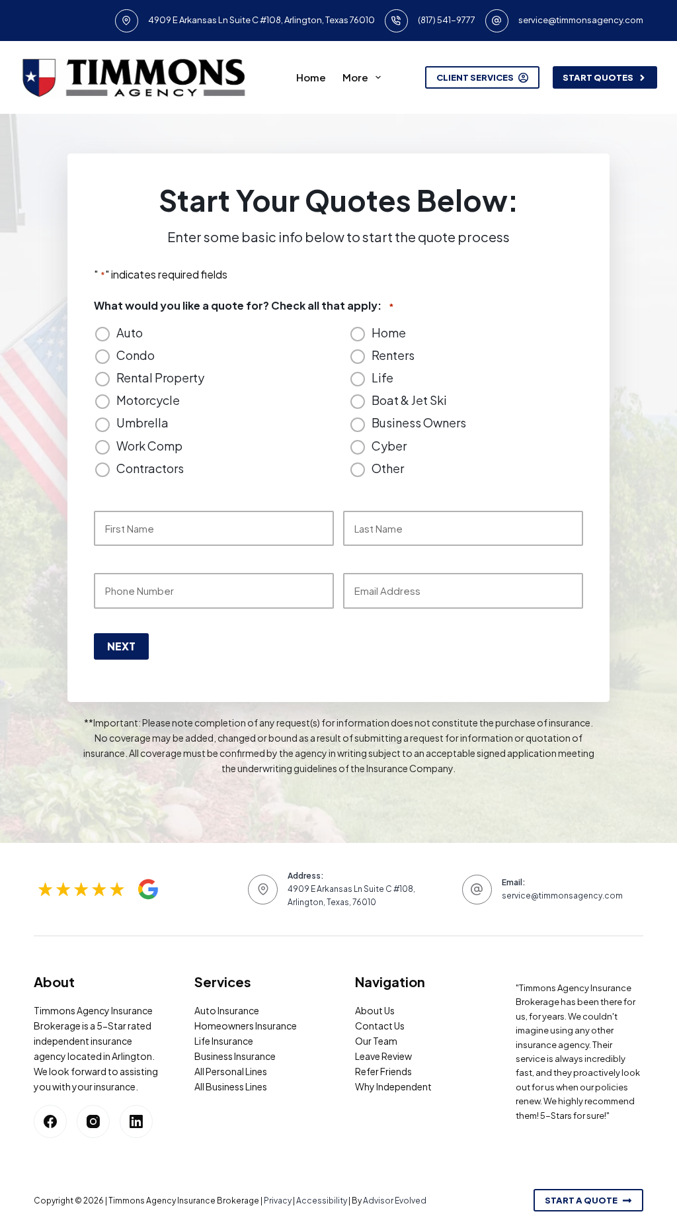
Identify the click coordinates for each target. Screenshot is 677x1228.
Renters (393, 355)
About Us (375, 1010)
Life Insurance (223, 1041)
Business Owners (419, 423)
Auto (129, 333)
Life (382, 378)
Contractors (150, 468)
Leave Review (383, 1056)
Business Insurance (235, 1056)
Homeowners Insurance (245, 1025)
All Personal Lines (230, 1071)
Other (388, 468)
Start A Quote (581, 1200)
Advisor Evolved (394, 1201)
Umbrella (142, 423)
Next (121, 646)
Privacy (278, 1201)
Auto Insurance (226, 1010)
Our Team (376, 1041)
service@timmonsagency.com (580, 20)
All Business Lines (230, 1086)
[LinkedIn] (136, 1121)
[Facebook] (50, 1121)
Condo (135, 355)
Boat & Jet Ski (409, 400)
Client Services (475, 77)
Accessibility (321, 1201)
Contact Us (380, 1025)
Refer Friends (383, 1071)
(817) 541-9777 (446, 20)
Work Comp (149, 446)
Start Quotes (598, 77)
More (355, 77)
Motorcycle (148, 400)
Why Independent (393, 1086)
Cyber (389, 446)
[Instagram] (93, 1121)
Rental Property (160, 378)
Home (311, 77)
